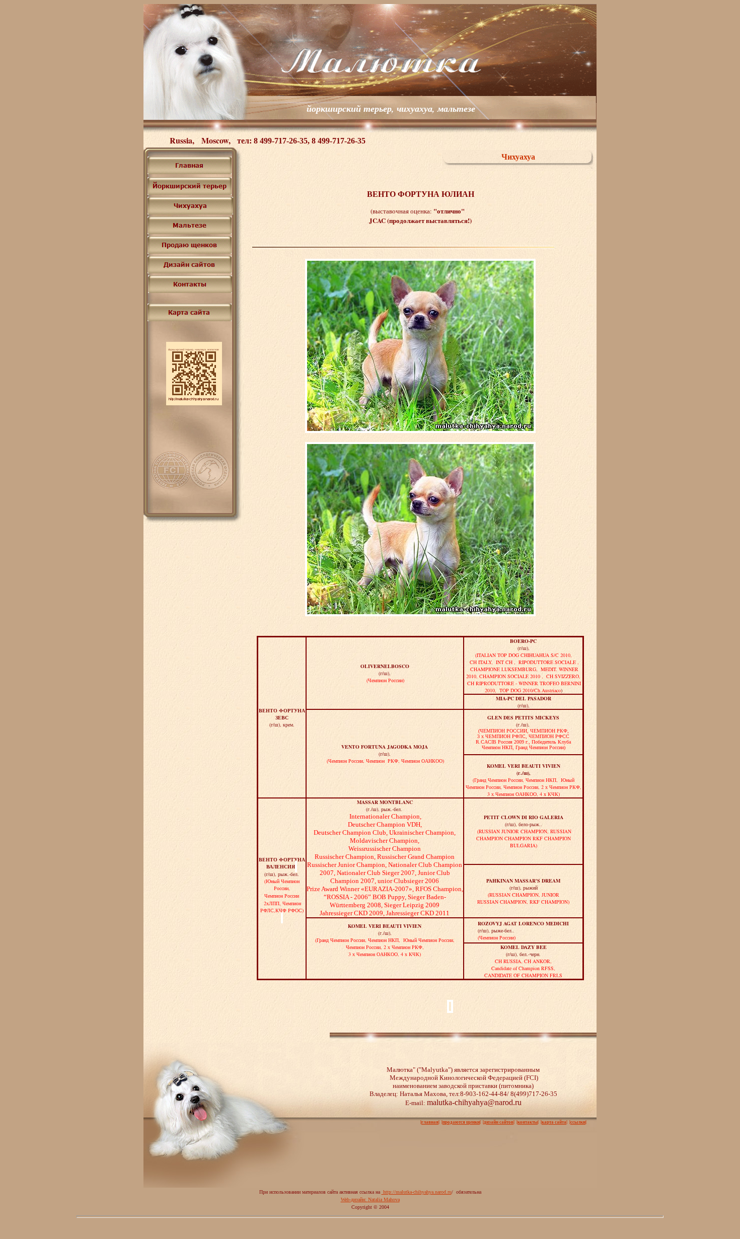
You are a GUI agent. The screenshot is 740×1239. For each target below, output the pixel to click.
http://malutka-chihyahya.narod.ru (417, 1192)
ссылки (577, 1122)
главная (429, 1122)
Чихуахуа (518, 156)
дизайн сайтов (498, 1122)
